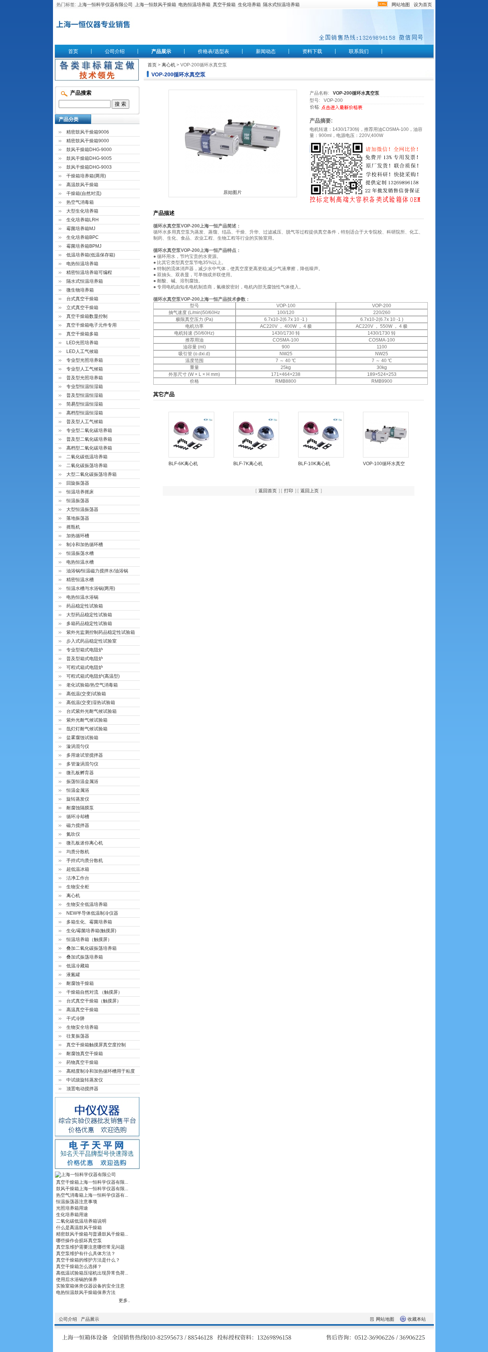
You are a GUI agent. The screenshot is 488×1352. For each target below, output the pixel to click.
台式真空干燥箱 (82, 298)
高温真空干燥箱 (82, 1009)
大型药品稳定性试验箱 (89, 614)
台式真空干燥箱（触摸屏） (93, 1001)
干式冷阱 (75, 1018)
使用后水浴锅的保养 (76, 1279)
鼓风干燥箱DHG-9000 (89, 149)
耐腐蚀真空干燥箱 (84, 1053)
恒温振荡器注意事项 (76, 1201)
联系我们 (359, 51)
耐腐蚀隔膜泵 (80, 808)
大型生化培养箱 (82, 211)
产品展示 (161, 51)
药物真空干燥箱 (82, 1062)
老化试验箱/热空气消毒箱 (92, 685)
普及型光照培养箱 (84, 377)
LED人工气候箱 (82, 351)
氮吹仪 (73, 834)
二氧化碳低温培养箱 (87, 456)
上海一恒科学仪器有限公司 (105, 4)
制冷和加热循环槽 (84, 544)
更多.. (124, 1300)
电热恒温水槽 (80, 562)
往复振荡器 (77, 1036)
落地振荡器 (77, 518)
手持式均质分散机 (84, 860)
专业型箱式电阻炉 (84, 650)
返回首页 (267, 490)
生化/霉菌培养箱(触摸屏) (91, 930)
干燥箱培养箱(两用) (86, 176)
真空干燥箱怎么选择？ (79, 1266)
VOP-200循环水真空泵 (356, 93)
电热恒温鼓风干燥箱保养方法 (86, 1292)
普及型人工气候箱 (84, 421)
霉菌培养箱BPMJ (83, 246)
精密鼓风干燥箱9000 (87, 140)
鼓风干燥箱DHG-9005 (89, 158)
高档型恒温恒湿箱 (84, 413)
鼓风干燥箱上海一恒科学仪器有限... (92, 1188)
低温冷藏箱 (77, 965)
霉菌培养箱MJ (80, 228)
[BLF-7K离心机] (256, 434)
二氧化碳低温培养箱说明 (81, 1221)
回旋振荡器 (77, 483)
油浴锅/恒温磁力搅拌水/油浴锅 (97, 571)
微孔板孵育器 (80, 772)
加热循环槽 (77, 535)
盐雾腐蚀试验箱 (82, 737)
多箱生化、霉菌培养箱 (89, 922)
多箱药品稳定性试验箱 (89, 623)
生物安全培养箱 (82, 1027)
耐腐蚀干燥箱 (80, 983)
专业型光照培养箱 (84, 360)
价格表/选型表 (213, 51)
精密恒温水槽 (80, 579)
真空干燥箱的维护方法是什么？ (88, 1260)
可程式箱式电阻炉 (84, 667)
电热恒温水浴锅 (82, 597)
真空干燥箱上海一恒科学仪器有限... (92, 1182)
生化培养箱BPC (82, 237)
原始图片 (232, 192)
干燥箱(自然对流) (83, 193)
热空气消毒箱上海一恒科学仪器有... (92, 1195)
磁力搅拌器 (77, 825)
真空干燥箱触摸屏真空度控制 (96, 1044)
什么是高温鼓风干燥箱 (79, 1227)
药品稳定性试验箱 (84, 606)
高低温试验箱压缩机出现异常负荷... (92, 1273)
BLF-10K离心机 (314, 463)
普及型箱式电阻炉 (84, 658)
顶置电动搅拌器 (82, 1088)
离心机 (168, 65)
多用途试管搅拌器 (84, 755)
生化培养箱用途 (72, 1214)
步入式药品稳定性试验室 (91, 641)
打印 (288, 490)
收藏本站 (417, 1319)
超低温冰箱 (77, 869)
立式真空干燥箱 (82, 307)
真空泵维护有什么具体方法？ (86, 1253)
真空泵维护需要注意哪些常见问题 (90, 1247)
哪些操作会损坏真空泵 (79, 1240)
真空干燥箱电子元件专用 (91, 325)
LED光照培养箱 (82, 342)
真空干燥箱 (224, 4)
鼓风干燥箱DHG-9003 (89, 167)
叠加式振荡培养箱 (84, 957)
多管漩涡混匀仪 (82, 764)
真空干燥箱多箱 (82, 334)
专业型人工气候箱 (84, 369)
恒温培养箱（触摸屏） (89, 939)
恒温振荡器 (77, 500)
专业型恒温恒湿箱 (84, 386)
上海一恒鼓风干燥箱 (155, 4)
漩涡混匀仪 (77, 746)
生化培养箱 (249, 4)
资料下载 (312, 51)
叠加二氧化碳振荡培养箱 (91, 948)
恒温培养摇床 (80, 492)
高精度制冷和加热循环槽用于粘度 (100, 1071)
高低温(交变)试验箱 (86, 693)
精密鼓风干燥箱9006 (87, 132)
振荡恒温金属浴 (82, 781)
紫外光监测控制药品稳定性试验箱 (100, 632)
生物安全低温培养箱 (87, 904)
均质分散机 (77, 851)
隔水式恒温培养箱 (281, 4)
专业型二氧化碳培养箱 (89, 430)
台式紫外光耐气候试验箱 (91, 711)
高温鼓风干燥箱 (82, 184)
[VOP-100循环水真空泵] (385, 434)
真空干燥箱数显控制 (87, 316)
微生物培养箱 (80, 290)
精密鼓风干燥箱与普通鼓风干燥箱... (92, 1234)
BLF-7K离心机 (248, 463)
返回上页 (309, 490)
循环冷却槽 (77, 816)
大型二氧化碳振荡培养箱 (91, 474)
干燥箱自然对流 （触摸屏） (94, 992)
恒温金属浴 (77, 790)
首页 (73, 51)
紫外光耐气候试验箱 (87, 720)
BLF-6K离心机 (183, 463)
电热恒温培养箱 (194, 4)
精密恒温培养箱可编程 (89, 272)
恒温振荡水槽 (80, 553)
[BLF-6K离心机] (191, 434)
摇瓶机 (73, 527)
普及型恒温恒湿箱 (84, 395)
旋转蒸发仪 (77, 799)
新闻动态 (266, 51)
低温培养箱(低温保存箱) (90, 255)
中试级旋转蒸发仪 (84, 1080)
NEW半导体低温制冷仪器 (92, 913)
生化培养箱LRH (82, 219)
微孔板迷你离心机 (84, 843)
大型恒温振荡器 (82, 509)
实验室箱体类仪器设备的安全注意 (90, 1286)
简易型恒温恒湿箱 (84, 404)
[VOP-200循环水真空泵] (232, 139)
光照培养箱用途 (72, 1208)
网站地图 (401, 4)
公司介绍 (115, 51)
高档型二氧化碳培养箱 (89, 448)
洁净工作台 (77, 878)
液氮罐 (73, 974)
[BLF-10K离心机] (321, 434)
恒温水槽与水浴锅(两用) (90, 588)
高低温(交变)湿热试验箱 (90, 702)
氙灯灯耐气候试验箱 (87, 729)
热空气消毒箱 (80, 202)
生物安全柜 (77, 887)
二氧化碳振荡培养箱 (87, 465)
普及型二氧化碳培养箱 (89, 439)
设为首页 (423, 4)
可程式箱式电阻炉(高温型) (93, 676)
